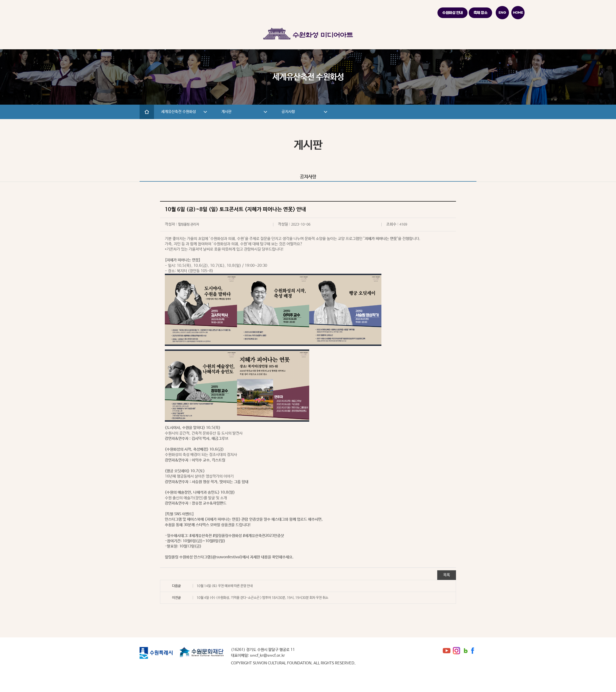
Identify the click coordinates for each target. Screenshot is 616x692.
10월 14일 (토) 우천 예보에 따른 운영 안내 (225, 586)
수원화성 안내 (452, 12)
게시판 (226, 111)
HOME (518, 12)
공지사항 (288, 111)
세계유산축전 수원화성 (178, 111)
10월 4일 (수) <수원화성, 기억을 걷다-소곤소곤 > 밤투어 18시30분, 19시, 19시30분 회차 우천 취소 (262, 598)
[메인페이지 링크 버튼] (147, 112)
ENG (502, 12)
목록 (446, 575)
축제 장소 (481, 12)
